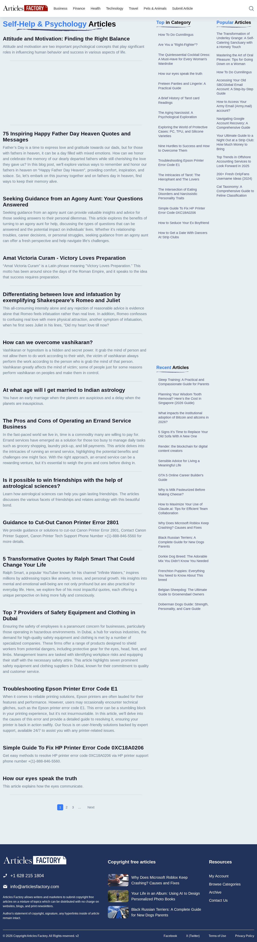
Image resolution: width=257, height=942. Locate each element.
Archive (215, 892)
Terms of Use (217, 935)
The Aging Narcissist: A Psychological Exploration (177, 115)
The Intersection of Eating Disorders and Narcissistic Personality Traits (177, 194)
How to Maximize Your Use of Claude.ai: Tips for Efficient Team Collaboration (183, 508)
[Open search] (251, 8)
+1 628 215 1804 (27, 875)
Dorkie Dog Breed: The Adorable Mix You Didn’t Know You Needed (183, 559)
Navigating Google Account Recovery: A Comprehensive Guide (233, 123)
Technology (114, 8)
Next (90, 807)
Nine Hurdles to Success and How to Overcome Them (184, 148)
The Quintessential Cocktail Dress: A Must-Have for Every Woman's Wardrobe (184, 59)
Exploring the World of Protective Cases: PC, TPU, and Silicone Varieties (183, 131)
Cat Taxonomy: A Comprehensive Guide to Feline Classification (235, 191)
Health (95, 8)
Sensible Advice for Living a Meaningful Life (179, 463)
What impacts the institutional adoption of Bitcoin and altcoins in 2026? (183, 417)
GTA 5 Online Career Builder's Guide (180, 477)
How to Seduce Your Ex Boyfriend (183, 223)
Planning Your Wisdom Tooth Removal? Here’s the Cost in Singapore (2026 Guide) (179, 398)
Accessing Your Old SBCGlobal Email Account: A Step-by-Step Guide (235, 86)
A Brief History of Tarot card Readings (178, 100)
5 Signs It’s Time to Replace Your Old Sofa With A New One (183, 434)
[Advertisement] (76, 92)
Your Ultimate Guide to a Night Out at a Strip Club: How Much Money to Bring (235, 142)
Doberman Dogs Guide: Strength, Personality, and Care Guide (183, 606)
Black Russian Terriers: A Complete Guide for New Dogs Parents (181, 542)
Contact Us (218, 900)
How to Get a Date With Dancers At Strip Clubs (182, 235)
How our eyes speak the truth (180, 74)
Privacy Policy (244, 935)
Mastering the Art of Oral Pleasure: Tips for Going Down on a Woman (235, 59)
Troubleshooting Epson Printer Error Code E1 (181, 163)
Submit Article (182, 8)
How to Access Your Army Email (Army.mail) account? (234, 106)
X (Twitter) (193, 935)
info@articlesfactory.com (34, 886)
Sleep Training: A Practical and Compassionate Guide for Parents (183, 382)
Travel (133, 8)
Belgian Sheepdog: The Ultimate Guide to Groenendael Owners (182, 592)
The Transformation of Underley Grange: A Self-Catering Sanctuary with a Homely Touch (235, 40)
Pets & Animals (155, 8)
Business (60, 8)
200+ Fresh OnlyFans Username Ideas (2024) (234, 176)
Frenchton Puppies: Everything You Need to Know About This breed (181, 575)
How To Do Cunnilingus (175, 35)
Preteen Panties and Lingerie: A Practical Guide (182, 86)
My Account (219, 876)
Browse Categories (225, 884)
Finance (79, 8)
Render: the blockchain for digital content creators (183, 449)
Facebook (170, 935)
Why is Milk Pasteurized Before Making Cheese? (181, 492)
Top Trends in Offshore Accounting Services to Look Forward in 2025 (234, 161)
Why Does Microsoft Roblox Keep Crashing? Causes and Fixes (183, 525)
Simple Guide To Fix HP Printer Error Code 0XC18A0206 (181, 210)
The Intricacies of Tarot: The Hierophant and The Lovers (179, 177)
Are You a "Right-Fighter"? (178, 45)
